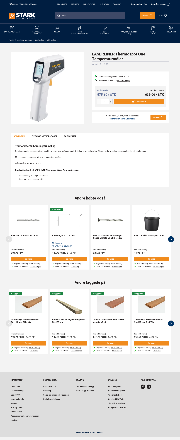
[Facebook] (143, 388)
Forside (11, 40)
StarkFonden (16, 412)
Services (75, 4)
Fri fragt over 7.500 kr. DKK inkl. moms (23, 4)
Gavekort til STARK (116, 399)
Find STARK (104, 4)
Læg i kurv (141, 102)
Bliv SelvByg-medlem (85, 391)
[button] (171, 239)
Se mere (28, 259)
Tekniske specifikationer (44, 136)
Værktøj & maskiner (24, 40)
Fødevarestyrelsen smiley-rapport (25, 416)
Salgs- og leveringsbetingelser (56, 395)
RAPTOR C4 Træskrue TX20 (24, 235)
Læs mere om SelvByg (85, 386)
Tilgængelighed (114, 395)
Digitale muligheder (51, 399)
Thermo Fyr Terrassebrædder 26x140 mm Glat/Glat (148, 320)
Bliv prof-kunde (49, 386)
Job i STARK (16, 395)
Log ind (156, 117)
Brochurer (62, 4)
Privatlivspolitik (114, 386)
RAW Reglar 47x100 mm (63, 235)
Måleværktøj (51, 40)
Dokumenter (70, 136)
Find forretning (17, 391)
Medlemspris (57, 243)
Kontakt (14, 420)
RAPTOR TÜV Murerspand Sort (149, 235)
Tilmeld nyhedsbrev (116, 403)
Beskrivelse (19, 136)
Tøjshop (117, 4)
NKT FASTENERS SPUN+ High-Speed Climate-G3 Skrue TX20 (107, 236)
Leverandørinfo (17, 399)
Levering (47, 391)
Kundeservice (89, 4)
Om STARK (15, 386)
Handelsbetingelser (116, 391)
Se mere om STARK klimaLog (122, 119)
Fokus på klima (17, 407)
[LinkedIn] (149, 388)
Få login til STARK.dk (117, 407)
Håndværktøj (39, 40)
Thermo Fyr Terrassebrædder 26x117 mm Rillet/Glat (25, 320)
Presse (14, 403)
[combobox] (90, 15)
